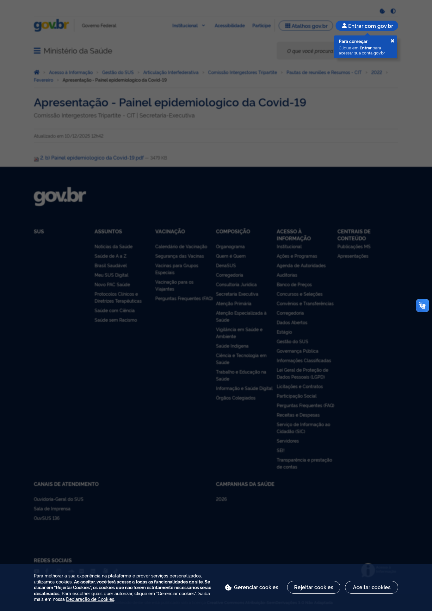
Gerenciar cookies (256, 586)
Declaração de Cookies (90, 599)
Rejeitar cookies (313, 586)
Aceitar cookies (372, 586)
